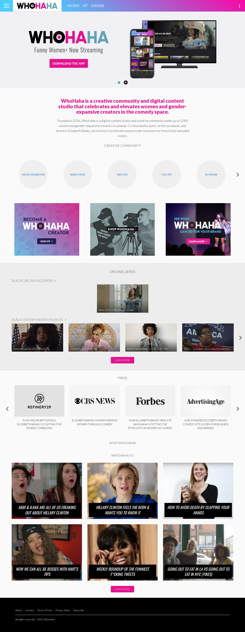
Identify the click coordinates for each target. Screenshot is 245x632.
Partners (73, 6)
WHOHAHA (37, 6)
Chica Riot (166, 174)
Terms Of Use (44, 610)
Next (237, 174)
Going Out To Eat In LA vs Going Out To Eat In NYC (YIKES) (198, 571)
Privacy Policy (62, 610)
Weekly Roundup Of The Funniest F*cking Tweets (122, 571)
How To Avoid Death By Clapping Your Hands (198, 509)
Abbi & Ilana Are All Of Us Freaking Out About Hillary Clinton (47, 509)
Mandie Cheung (77, 174)
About (18, 610)
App (85, 6)
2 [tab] (126, 82)
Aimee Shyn (122, 174)
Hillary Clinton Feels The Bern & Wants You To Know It (122, 509)
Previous (7, 174)
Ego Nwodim (211, 174)
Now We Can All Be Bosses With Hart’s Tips (47, 571)
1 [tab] (118, 82)
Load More (122, 360)
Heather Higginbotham (33, 174)
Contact (29, 610)
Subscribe (98, 6)
